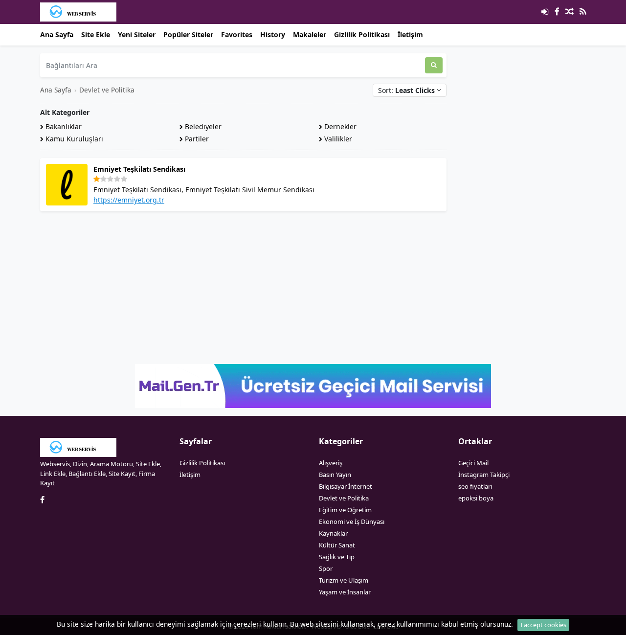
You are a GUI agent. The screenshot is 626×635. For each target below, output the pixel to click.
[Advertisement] (243, 287)
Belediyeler (202, 126)
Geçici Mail (473, 462)
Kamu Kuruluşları (73, 138)
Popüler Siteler (188, 34)
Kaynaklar (333, 533)
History (272, 34)
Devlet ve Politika (106, 89)
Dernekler (339, 126)
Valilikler (337, 138)
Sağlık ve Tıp (337, 556)
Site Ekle (95, 34)
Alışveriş (330, 462)
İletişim (410, 34)
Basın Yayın (335, 474)
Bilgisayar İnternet (345, 486)
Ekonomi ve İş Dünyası (351, 521)
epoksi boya (475, 498)
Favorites (236, 34)
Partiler (196, 138)
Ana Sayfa (56, 34)
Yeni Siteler (137, 34)
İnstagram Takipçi (484, 474)
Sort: (406, 90)
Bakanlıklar (63, 126)
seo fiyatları (475, 486)
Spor (326, 568)
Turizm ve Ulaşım (343, 580)
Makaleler (309, 34)
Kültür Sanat (337, 545)
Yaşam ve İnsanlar (345, 592)
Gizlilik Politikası (362, 34)
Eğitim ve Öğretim (345, 509)
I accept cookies (543, 624)
